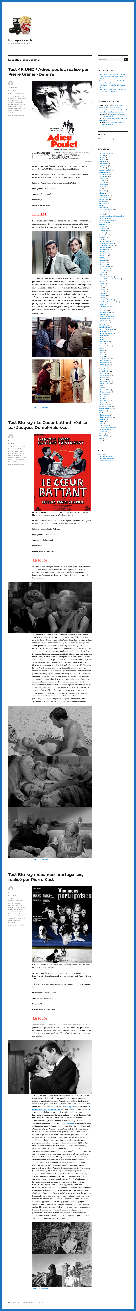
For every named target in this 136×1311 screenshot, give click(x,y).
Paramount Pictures (105, 346)
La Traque (70, 1123)
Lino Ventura (19, 102)
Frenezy (102, 281)
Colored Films (103, 212)
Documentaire (104, 231)
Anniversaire (103, 164)
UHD (14, 110)
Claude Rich (12, 98)
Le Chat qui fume (104, 312)
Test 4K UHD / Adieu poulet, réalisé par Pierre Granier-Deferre (48, 72)
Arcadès (102, 168)
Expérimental (103, 264)
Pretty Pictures (104, 360)
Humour (102, 298)
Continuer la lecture (40, 408)
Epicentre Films (104, 249)
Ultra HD (19, 110)
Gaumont (102, 283)
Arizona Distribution (106, 170)
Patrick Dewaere (13, 104)
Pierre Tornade (18, 108)
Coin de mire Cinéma (106, 210)
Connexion (102, 454)
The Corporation (104, 415)
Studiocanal (19, 900)
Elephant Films (104, 247)
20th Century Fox (104, 153)
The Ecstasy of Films (106, 417)
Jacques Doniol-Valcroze (16, 912)
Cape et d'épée (103, 197)
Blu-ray (10, 451)
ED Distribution (104, 241)
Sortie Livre (103, 396)
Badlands (102, 182)
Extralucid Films (104, 266)
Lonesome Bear (104, 323)
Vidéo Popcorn (104, 430)
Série (101, 386)
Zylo (100, 440)
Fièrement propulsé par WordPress (32, 1302)
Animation (102, 162)
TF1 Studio (102, 411)
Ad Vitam (102, 159)
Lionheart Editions (105, 319)
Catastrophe (103, 201)
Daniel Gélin (19, 905)
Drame (17, 446)
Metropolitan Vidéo (105, 333)
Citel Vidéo (102, 208)
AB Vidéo (102, 155)
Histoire (102, 289)
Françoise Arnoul (13, 907)
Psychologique (104, 365)
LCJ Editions (103, 310)
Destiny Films (103, 226)
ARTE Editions (104, 174)
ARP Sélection (103, 172)
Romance (18, 448)
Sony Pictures (103, 394)
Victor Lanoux (12, 113)
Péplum (101, 350)
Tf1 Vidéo (102, 413)
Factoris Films (104, 268)
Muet (101, 337)
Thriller (101, 421)
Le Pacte (102, 314)
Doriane (102, 233)
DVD (100, 239)
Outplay (101, 344)
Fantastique (103, 270)
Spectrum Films (104, 400)
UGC (100, 423)
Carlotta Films (103, 199)
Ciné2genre (103, 203)
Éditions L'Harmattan (106, 243)
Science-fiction (104, 384)
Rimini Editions (19, 93)
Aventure (102, 178)
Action (101, 157)
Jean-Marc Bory (13, 914)
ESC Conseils (103, 254)
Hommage (102, 293)
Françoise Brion (13, 100)
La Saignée (69, 1107)
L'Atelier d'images (105, 306)
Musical (101, 340)
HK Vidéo (102, 291)
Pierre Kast (16, 918)
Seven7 (101, 388)
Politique (102, 356)
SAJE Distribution (105, 381)
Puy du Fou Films (104, 369)
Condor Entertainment (106, 220)
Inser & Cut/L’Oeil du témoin (108, 302)
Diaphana (102, 229)
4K (9, 96)
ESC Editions (103, 256)
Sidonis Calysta (104, 392)
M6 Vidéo (102, 325)
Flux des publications (106, 457)
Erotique (102, 252)
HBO (100, 287)
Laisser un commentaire (16, 115)
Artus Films (103, 176)
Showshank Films (105, 390)
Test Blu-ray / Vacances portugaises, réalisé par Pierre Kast (45, 877)
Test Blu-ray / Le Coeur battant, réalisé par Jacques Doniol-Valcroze (47, 425)
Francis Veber (21, 98)
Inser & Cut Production (106, 300)
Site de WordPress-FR (106, 461)
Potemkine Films (104, 358)
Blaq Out (102, 191)
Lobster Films (103, 321)
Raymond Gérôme (14, 462)
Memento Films (104, 331)
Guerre (101, 285)
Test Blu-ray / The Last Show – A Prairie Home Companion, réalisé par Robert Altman (112, 77)
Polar (101, 352)
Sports (101, 402)
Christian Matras (19, 451)
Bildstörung (103, 185)
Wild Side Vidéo (104, 436)
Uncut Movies (103, 425)
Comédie (11, 446)
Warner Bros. (103, 432)
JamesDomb (12, 87)
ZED (100, 438)
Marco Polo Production (106, 329)
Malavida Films (104, 327)
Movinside (102, 335)
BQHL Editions (104, 195)
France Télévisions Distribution (109, 279)
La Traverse (103, 308)
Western (102, 434)
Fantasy (101, 273)
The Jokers (102, 419)
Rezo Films (102, 373)
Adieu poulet (21, 96)
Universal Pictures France (107, 427)
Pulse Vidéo (103, 367)
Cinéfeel (102, 206)
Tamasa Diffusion (105, 407)
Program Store (104, 363)
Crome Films (103, 224)
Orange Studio (103, 342)
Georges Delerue (17, 909)
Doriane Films (103, 235)
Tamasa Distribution (106, 409)
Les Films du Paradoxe (106, 317)
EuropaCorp (103, 262)
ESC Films (102, 258)
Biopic (101, 187)
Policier (10, 93)
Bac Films (102, 180)
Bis (100, 189)
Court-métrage (104, 222)
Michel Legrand (19, 460)
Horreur (102, 296)
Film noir (102, 275)
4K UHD (13, 96)
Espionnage (103, 260)
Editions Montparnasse (106, 245)
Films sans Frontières (106, 277)
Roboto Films (103, 377)
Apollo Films (103, 166)
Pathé (101, 348)
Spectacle (102, 398)
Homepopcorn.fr (20, 40)
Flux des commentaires (106, 459)
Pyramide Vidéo (104, 371)
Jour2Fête (102, 304)
